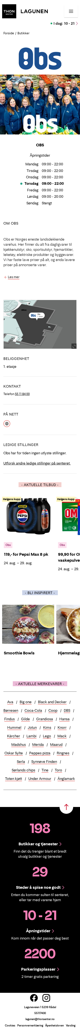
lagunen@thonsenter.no (40, 1019)
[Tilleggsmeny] (71, 11)
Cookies (10, 1025)
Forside (8, 33)
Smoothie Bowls (19, 653)
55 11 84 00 (22, 394)
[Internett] (6, 423)
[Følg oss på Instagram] (46, 998)
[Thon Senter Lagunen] (25, 11)
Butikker (23, 33)
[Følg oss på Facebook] (34, 998)
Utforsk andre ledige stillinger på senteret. (37, 463)
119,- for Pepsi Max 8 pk (26, 554)
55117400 (40, 1013)
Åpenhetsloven (54, 1025)
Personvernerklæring (30, 1025)
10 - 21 (64, 23)
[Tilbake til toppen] (66, 807)
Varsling (70, 1025)
